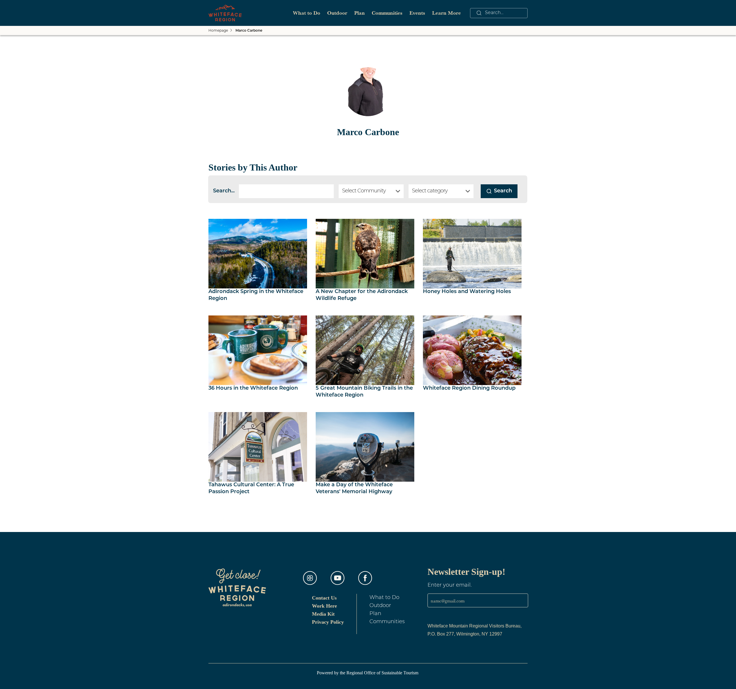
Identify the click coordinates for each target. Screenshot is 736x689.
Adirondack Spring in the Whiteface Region (255, 295)
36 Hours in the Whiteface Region (253, 388)
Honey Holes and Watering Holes (467, 291)
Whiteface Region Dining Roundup (469, 388)
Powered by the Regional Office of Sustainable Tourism (368, 672)
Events (417, 12)
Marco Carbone (248, 30)
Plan (359, 12)
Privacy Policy (328, 622)
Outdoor (337, 12)
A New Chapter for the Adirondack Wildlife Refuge (362, 295)
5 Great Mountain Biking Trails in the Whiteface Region (364, 392)
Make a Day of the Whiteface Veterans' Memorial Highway (354, 489)
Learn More (446, 12)
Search (503, 191)
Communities (387, 12)
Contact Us (324, 598)
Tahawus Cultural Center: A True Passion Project (251, 489)
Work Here (324, 606)
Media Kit (323, 614)
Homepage (218, 30)
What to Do (306, 12)
